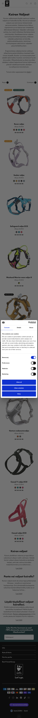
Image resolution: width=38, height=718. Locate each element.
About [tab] (31, 327)
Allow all (19, 382)
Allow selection (19, 388)
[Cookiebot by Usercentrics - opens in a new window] (28, 322)
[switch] (33, 363)
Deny (19, 394)
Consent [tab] (6, 327)
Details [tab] (19, 327)
